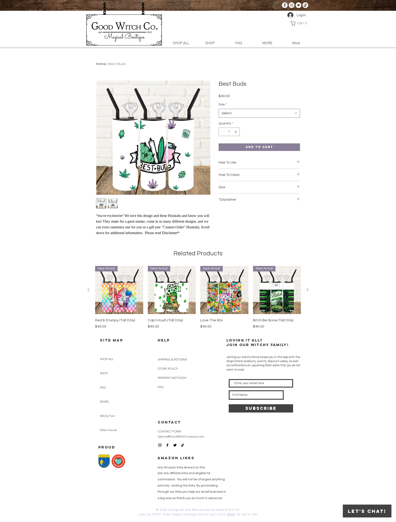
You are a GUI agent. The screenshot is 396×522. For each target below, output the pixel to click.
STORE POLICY (168, 368)
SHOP (104, 373)
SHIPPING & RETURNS (172, 359)
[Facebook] (285, 5)
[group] (198, 297)
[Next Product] (307, 289)
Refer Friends (108, 430)
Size (223, 104)
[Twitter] (298, 5)
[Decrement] (222, 132)
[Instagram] (291, 5)
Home (101, 64)
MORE (104, 401)
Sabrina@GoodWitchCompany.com (181, 436)
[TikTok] (305, 5)
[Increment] (236, 132)
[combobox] (259, 113)
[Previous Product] (88, 289)
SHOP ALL (107, 359)
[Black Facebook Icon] (167, 445)
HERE (231, 514)
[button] (300, 23)
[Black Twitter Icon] (175, 445)
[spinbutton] (229, 132)
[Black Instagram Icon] (160, 445)
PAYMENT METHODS (172, 378)
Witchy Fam (107, 416)
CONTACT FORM (169, 431)
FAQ (103, 387)
